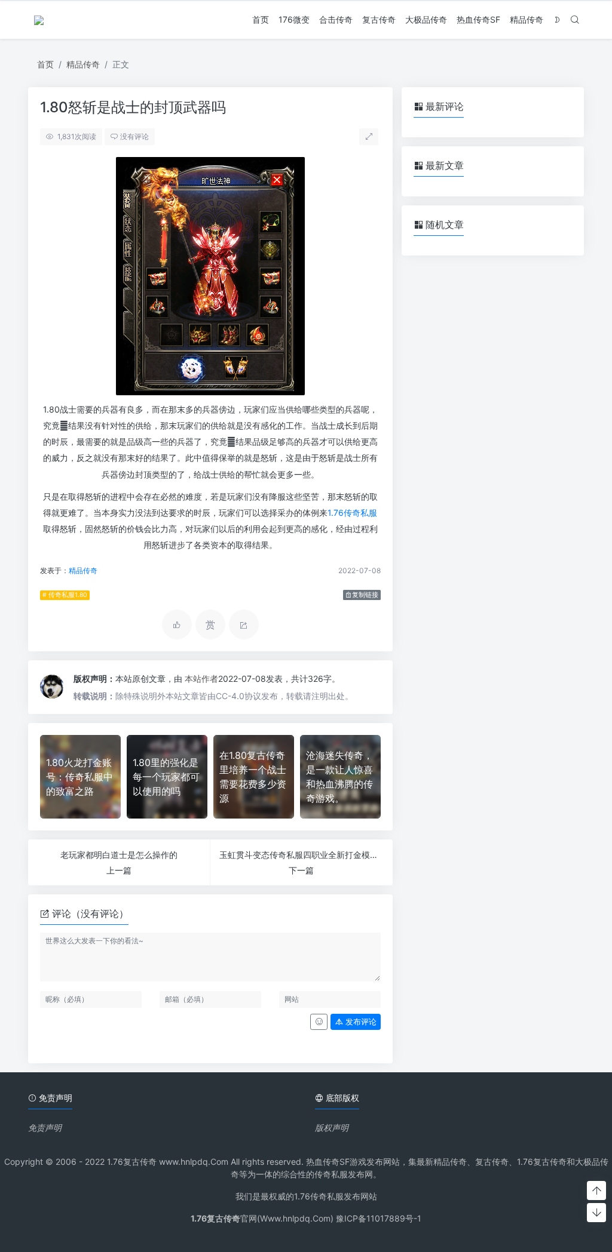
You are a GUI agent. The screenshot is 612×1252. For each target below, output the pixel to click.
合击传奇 (336, 19)
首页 (260, 19)
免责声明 (45, 1127)
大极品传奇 (426, 19)
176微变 (294, 19)
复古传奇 (379, 19)
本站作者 (201, 678)
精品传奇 (526, 19)
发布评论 (360, 1021)
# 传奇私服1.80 (64, 595)
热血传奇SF (478, 19)
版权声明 (331, 1127)
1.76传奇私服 (352, 512)
